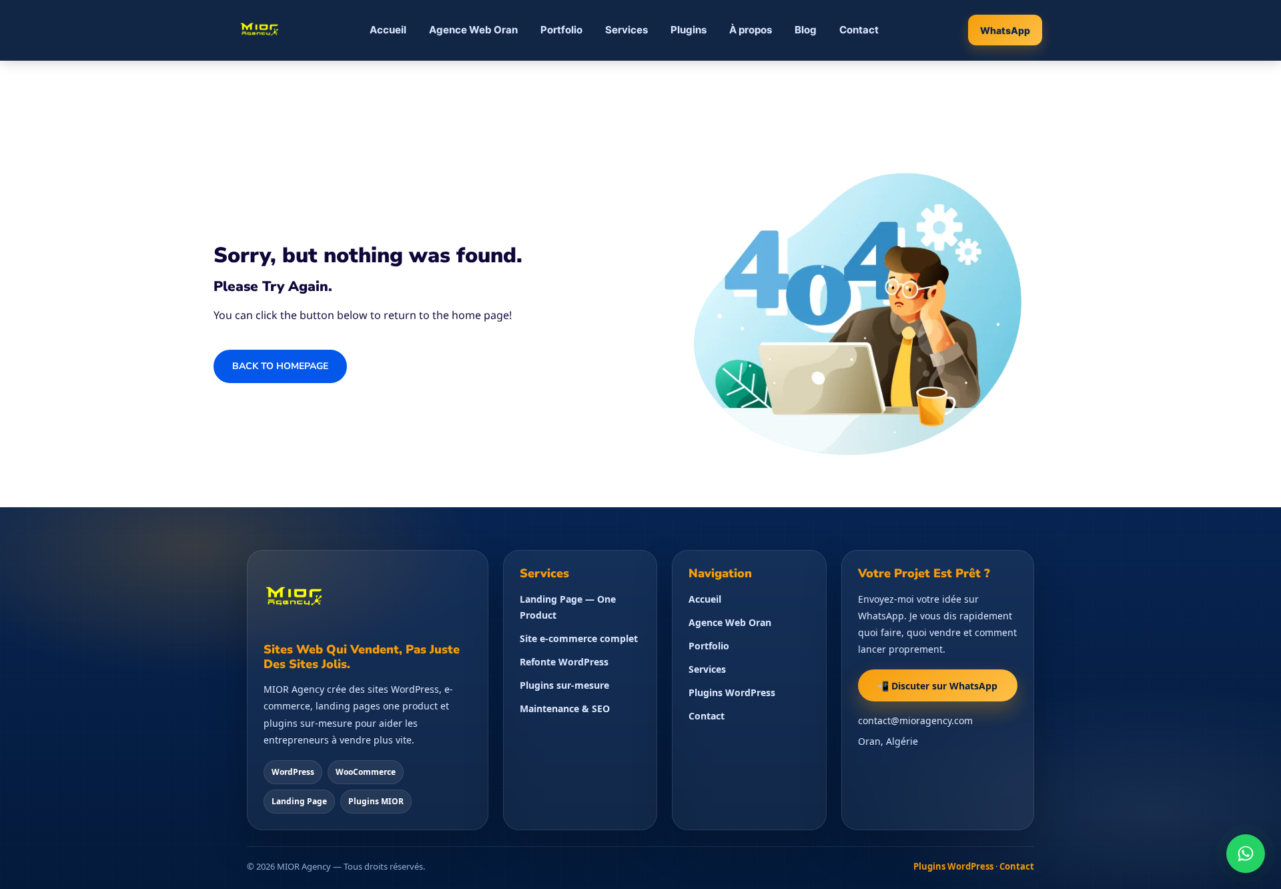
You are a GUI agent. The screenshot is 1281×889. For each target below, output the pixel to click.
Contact (859, 29)
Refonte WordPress (564, 661)
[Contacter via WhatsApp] (1245, 853)
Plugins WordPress (732, 692)
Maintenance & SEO (565, 708)
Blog (806, 29)
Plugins (689, 29)
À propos (750, 29)
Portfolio (561, 29)
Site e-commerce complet (579, 638)
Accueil (388, 29)
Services (626, 29)
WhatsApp (1005, 30)
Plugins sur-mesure (564, 685)
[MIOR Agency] (259, 30)
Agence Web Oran (473, 29)
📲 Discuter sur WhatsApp (937, 685)
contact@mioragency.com (915, 720)
